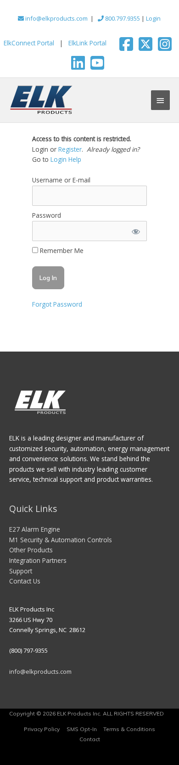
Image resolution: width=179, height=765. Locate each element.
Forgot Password (57, 304)
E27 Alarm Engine (34, 529)
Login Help (65, 159)
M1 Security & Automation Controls (60, 539)
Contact (89, 739)
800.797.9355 (122, 18)
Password (46, 215)
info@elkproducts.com (56, 18)
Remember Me (61, 250)
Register (70, 149)
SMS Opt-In (82, 729)
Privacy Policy (42, 729)
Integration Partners (38, 560)
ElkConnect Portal (29, 43)
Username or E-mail (61, 180)
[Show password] (135, 231)
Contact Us (24, 581)
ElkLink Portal (87, 43)
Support (20, 571)
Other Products (31, 549)
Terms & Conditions (129, 729)
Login (153, 18)
